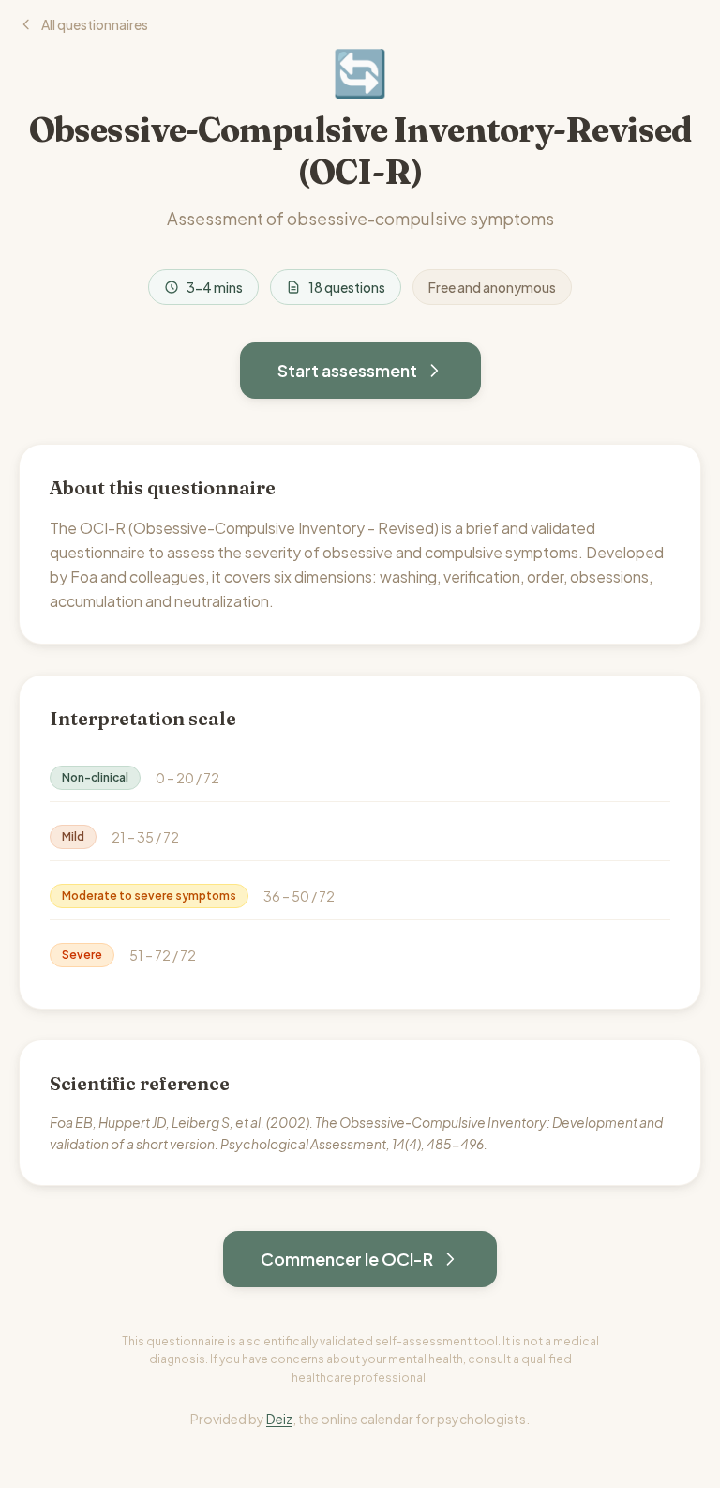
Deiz (279, 1418)
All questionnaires (94, 24)
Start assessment (347, 370)
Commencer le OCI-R (347, 1258)
